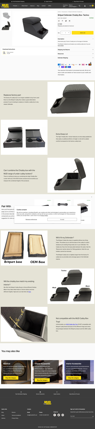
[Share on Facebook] (59, 21)
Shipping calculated (63, 26)
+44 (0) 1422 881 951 (44, 415)
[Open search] (79, 6)
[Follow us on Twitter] (58, 415)
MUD (59, 18)
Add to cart (82, 32)
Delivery (3, 418)
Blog (38, 5)
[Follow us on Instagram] (62, 415)
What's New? (25, 5)
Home (59, 11)
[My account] (85, 6)
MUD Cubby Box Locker (79, 220)
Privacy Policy (44, 215)
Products (15, 5)
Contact (44, 5)
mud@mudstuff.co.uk (32, 415)
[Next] (91, 197)
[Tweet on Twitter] (66, 21)
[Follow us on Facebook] (54, 415)
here (29, 292)
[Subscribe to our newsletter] (93, 416)
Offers (49, 5)
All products (64, 11)
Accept (62, 219)
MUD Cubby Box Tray (72, 324)
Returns (13, 412)
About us (32, 5)
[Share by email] (70, 21)
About (2, 415)
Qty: (59, 32)
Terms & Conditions (16, 415)
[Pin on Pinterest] (62, 21)
